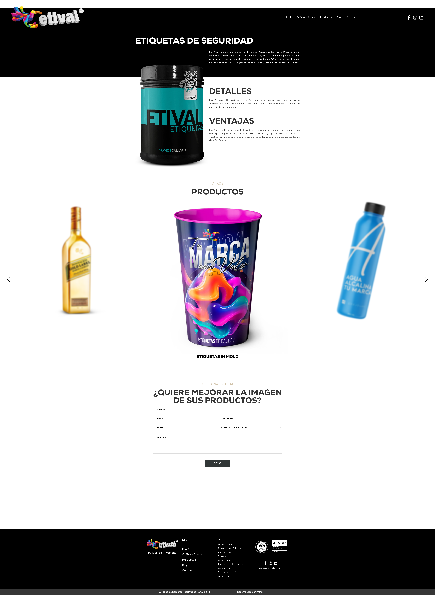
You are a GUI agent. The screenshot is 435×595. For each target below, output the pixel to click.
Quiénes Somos (306, 17)
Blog (339, 17)
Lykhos (260, 592)
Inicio (289, 17)
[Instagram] (415, 17)
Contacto (352, 17)
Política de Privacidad (162, 553)
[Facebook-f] (409, 17)
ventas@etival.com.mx (271, 568)
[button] (8, 279)
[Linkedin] (421, 17)
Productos (326, 17)
